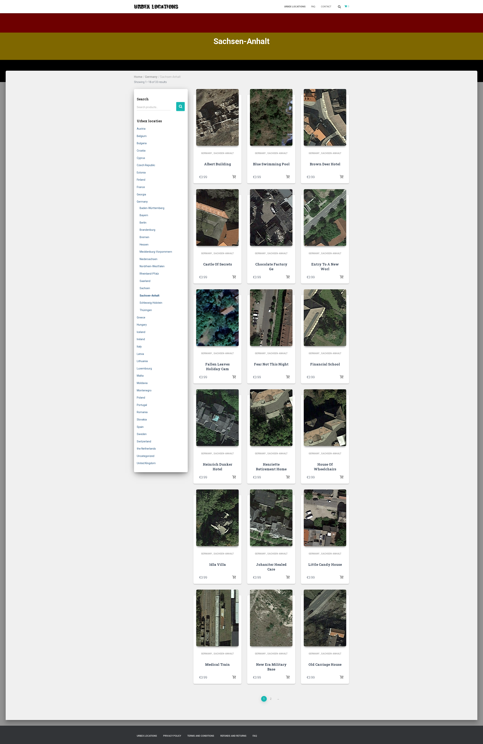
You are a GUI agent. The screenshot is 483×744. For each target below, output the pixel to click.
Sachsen (145, 288)
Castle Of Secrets (217, 264)
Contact (326, 6)
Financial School (325, 364)
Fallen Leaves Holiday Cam (217, 366)
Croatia (141, 150)
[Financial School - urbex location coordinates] (325, 317)
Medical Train (217, 664)
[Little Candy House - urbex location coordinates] (325, 517)
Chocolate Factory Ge (271, 266)
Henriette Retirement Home (271, 466)
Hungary (142, 324)
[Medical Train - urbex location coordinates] (217, 618)
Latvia (140, 353)
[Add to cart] (234, 177)
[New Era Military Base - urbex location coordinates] (271, 618)
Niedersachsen (148, 259)
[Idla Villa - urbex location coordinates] (217, 517)
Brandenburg (147, 229)
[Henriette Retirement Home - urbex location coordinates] (271, 417)
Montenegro (144, 390)
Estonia (141, 172)
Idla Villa (217, 564)
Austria (141, 128)
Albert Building (217, 164)
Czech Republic (146, 165)
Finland (141, 179)
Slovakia (142, 419)
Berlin (143, 222)
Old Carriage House (324, 664)
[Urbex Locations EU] (156, 6)
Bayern (144, 215)
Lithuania (142, 361)
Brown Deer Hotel (325, 164)
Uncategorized (145, 456)
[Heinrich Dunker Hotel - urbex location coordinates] (217, 417)
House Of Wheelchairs (325, 466)
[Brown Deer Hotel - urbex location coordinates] (325, 117)
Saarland (145, 281)
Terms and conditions (200, 736)
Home (138, 77)
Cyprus (141, 157)
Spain (140, 426)
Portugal (142, 404)
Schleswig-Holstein (151, 302)
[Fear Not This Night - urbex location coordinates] (271, 317)
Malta (140, 375)
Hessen (144, 244)
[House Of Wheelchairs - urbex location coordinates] (325, 417)
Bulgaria (142, 143)
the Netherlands (146, 448)
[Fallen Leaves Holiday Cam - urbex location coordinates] (217, 317)
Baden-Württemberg (152, 208)
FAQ (313, 6)
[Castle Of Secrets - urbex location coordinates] (217, 217)
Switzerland (144, 441)
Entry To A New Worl (325, 266)
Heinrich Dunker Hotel (217, 466)
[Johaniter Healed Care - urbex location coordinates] (271, 517)
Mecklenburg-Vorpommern (156, 251)
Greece (141, 317)
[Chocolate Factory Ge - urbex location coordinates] (271, 217)
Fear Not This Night (271, 364)
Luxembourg (144, 368)
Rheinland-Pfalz (149, 273)
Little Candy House (325, 564)
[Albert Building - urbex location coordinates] (217, 117)
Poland (141, 397)
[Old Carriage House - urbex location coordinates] (325, 618)
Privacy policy (172, 736)
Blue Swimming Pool (271, 164)
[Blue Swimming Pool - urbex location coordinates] (271, 117)
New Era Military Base (271, 666)
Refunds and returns (233, 736)
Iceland (141, 332)
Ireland (141, 339)
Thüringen (146, 310)
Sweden (142, 434)
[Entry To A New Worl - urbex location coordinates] (325, 217)
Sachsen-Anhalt (149, 295)
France (141, 187)
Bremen (144, 237)
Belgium (142, 136)
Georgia (141, 194)
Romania (142, 412)
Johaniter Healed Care (271, 566)
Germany (151, 77)
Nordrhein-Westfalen (152, 266)
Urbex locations (294, 6)
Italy (139, 346)
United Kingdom (146, 463)
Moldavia (142, 383)
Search (180, 106)
